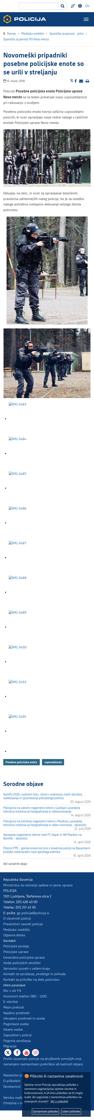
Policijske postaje (16, 946)
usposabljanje (53, 762)
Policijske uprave (15, 952)
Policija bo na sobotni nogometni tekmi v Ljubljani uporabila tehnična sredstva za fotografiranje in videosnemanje (41, 809)
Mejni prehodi (13, 1007)
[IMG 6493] (30, 696)
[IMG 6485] (30, 488)
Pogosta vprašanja (17, 1041)
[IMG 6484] (30, 453)
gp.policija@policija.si (33, 913)
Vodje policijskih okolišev (22, 963)
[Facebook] (17, 1052)
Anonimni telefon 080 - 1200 (25, 996)
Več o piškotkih (59, 1101)
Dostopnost (80, 6)
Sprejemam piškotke (45, 1111)
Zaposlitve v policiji (17, 1035)
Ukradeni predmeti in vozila (24, 1018)
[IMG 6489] (30, 627)
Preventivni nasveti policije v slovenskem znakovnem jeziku (73, 6)
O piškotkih (11, 1081)
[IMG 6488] (30, 592)
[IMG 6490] (30, 662)
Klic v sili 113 (12, 991)
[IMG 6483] (30, 419)
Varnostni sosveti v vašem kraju (26, 968)
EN (87, 6)
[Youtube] (26, 1052)
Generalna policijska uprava (24, 957)
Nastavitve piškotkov (18, 1075)
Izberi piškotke (71, 1111)
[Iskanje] (62, 6)
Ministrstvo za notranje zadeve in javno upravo (38, 885)
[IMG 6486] (30, 523)
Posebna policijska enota (21, 762)
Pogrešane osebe (16, 1024)
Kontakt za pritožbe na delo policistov (31, 979)
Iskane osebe (13, 1029)
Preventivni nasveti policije (23, 924)
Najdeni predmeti (16, 1013)
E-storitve (10, 1002)
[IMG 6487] (30, 558)
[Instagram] (35, 1052)
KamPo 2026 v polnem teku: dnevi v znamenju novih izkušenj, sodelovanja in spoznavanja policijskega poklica (43, 796)
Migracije (10, 1046)
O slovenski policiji (17, 918)
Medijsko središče (16, 930)
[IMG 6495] (30, 731)
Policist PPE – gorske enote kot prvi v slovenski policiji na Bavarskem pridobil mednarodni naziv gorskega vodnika (46, 850)
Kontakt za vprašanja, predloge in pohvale (34, 974)
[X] (7, 1052)
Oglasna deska (14, 935)
